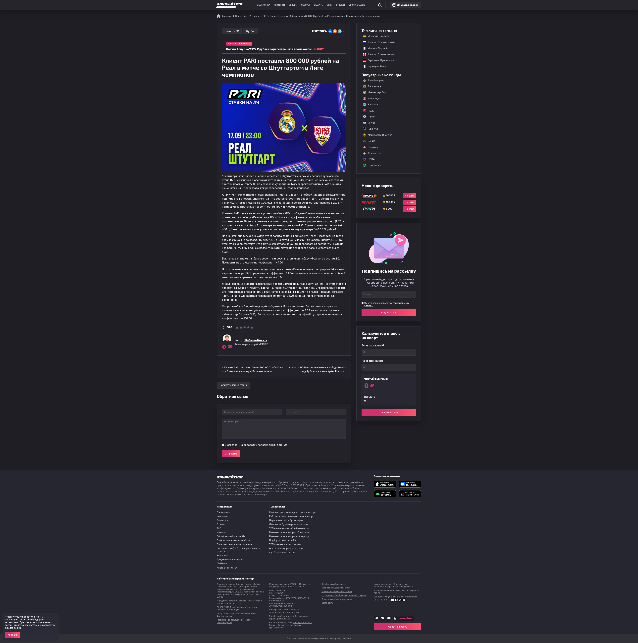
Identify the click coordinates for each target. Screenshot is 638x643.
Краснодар (374, 165)
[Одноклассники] (335, 31)
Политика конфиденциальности (336, 599)
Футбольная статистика (282, 552)
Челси (371, 116)
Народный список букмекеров (286, 520)
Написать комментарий (233, 385)
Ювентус (373, 128)
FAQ (219, 528)
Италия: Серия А (376, 48)
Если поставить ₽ (373, 345)
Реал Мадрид (376, 80)
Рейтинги (279, 5)
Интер (371, 122)
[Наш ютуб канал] (388, 618)
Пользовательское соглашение (234, 544)
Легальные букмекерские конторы (288, 524)
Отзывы (340, 5)
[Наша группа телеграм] (376, 618)
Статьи (221, 524)
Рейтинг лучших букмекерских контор (291, 516)
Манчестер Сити (377, 92)
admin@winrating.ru (302, 622)
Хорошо (12, 634)
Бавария (373, 104)
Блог (329, 5)
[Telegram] (340, 31)
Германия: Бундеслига (379, 60)
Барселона (374, 86)
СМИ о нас (222, 563)
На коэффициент (372, 360)
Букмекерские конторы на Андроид (289, 536)
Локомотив (374, 153)
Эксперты (222, 555)
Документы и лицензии (230, 559)
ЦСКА (371, 159)
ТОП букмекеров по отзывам (285, 544)
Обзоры (305, 5)
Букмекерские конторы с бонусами (289, 532)
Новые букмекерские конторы (286, 548)
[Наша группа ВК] (382, 618)
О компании (223, 512)
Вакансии (222, 520)
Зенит (371, 140)
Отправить (231, 453)
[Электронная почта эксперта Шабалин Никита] (230, 347)
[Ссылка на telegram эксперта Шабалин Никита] (224, 347)
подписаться (388, 312)
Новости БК (232, 31)
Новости (221, 532)
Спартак (373, 147)
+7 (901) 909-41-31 (290, 610)
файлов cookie (13, 628)
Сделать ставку (389, 412)
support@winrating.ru (279, 619)
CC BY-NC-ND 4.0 (382, 600)
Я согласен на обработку (256, 445)
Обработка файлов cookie (231, 536)
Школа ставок (357, 5)
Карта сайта (327, 603)
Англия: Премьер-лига (379, 54)
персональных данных (272, 445)
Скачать (318, 5)
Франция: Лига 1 (376, 66)
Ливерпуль (374, 98)
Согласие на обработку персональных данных (238, 550)
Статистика (263, 5)
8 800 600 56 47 (292, 612)
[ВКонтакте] (330, 31)
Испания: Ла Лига (378, 36)
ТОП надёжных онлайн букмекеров (289, 528)
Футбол (250, 31)
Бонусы (293, 5)
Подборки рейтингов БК (282, 540)
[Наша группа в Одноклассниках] (395, 618)
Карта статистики (227, 567)
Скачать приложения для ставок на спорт (292, 512)
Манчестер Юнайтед (380, 134)
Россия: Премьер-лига (379, 42)
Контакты (222, 516)
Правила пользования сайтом (234, 540)
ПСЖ (371, 110)
